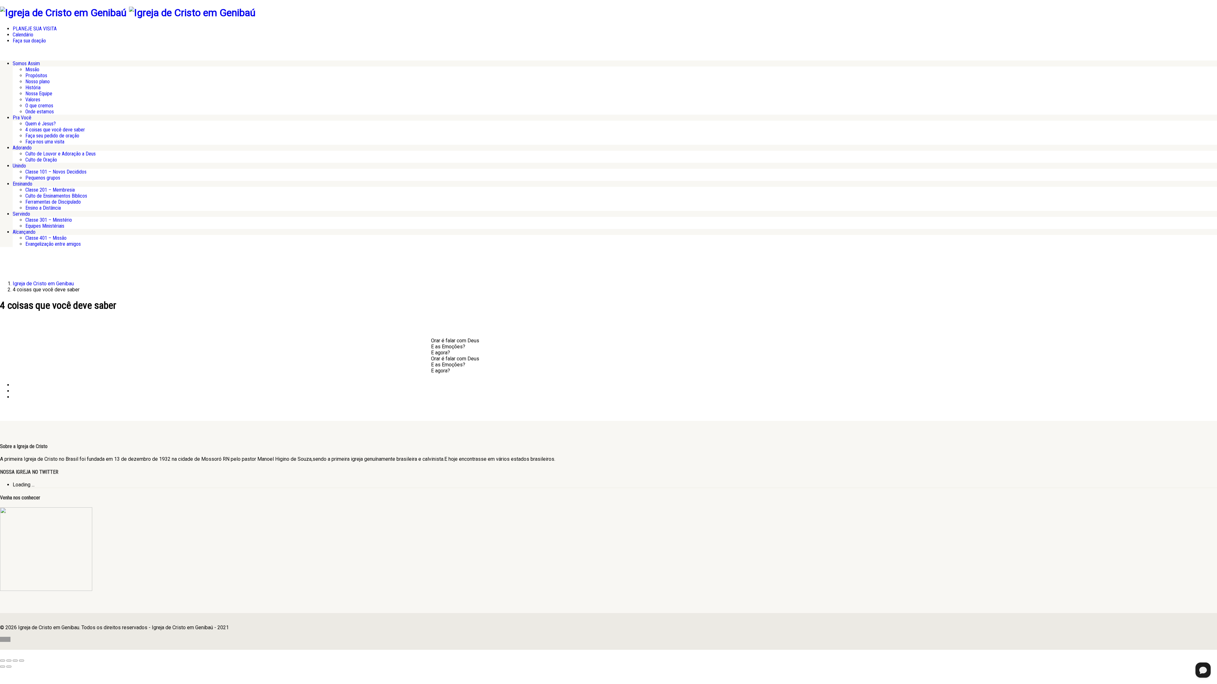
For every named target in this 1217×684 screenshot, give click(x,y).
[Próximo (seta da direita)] (8, 667)
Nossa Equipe (38, 94)
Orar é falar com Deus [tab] (455, 341)
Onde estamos (39, 112)
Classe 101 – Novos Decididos (56, 172)
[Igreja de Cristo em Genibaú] (63, 13)
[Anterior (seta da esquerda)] (2, 667)
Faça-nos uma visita (44, 142)
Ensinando (22, 184)
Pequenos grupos (42, 178)
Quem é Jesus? (40, 124)
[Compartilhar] (15, 661)
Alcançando (24, 232)
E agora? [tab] (440, 353)
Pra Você (22, 118)
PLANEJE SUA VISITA (35, 29)
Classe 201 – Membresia (50, 190)
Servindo (21, 214)
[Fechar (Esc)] (21, 661)
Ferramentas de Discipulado (53, 202)
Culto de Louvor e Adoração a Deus (60, 154)
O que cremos (39, 106)
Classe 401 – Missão (46, 238)
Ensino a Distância (43, 208)
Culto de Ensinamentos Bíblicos (56, 196)
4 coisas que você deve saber (55, 130)
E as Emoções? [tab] (448, 347)
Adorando (22, 148)
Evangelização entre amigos (53, 244)
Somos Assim (26, 63)
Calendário (23, 35)
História (33, 88)
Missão (32, 69)
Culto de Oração (41, 160)
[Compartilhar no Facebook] (14, 385)
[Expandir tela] (8, 661)
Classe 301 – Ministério (48, 220)
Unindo (19, 166)
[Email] (14, 397)
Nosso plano (37, 82)
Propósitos (36, 76)
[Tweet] (14, 391)
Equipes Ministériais (44, 226)
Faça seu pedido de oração (52, 136)
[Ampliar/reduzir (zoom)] (2, 661)
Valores (32, 100)
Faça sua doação (29, 41)
